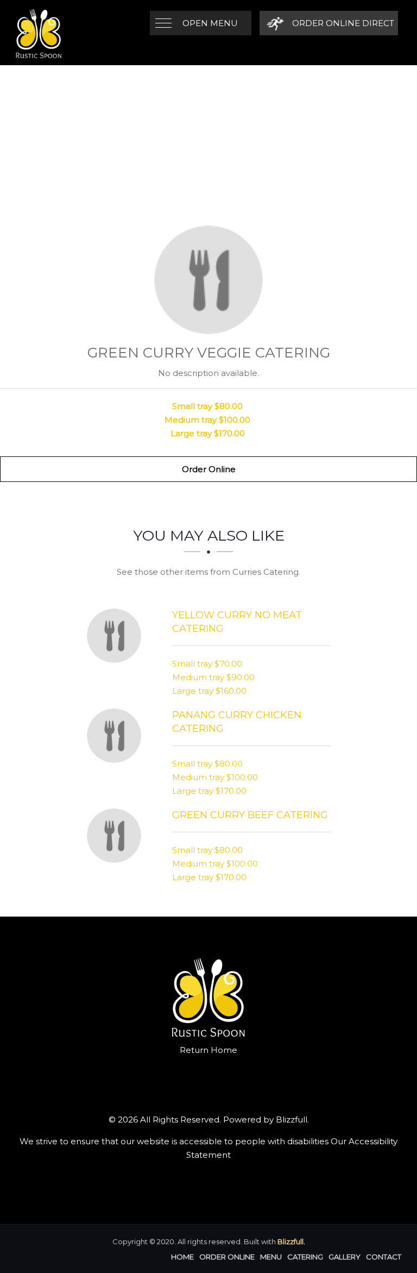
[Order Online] (208, 279)
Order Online (209, 469)
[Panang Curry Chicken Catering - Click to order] (117, 735)
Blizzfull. (291, 1241)
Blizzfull (291, 1119)
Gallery (344, 1256)
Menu (271, 1256)
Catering (305, 1256)
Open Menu (210, 23)
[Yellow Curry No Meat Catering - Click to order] (117, 636)
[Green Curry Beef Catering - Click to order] (117, 835)
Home (182, 1256)
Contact (383, 1256)
